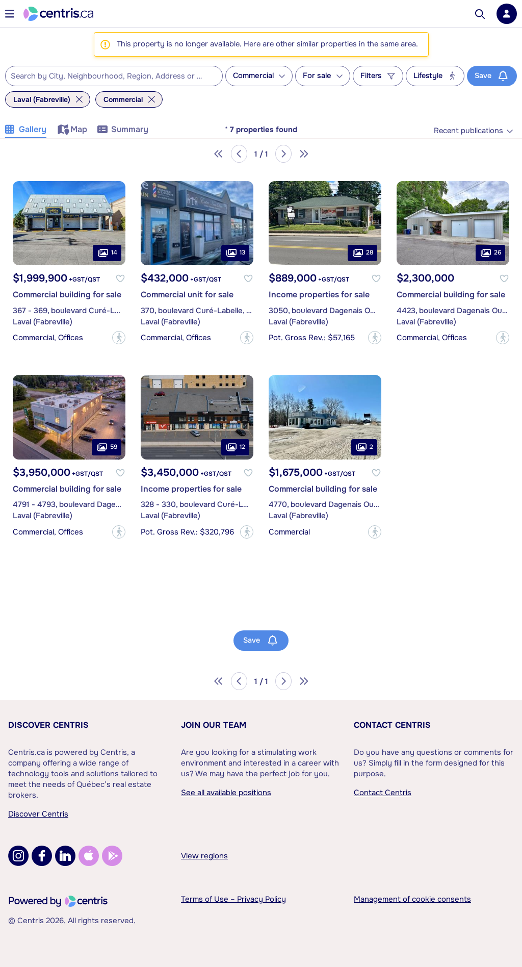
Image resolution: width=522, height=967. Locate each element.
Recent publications (468, 131)
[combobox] (114, 76)
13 (242, 252)
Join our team (213, 725)
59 (113, 447)
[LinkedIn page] (65, 856)
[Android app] (112, 856)
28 (369, 252)
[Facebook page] (42, 856)
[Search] (480, 14)
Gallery (32, 129)
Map (78, 129)
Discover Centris (48, 725)
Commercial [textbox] (253, 76)
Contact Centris (392, 725)
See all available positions (226, 792)
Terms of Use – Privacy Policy (233, 899)
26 (497, 252)
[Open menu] (9, 14)
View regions (204, 856)
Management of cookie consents (412, 899)
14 (114, 252)
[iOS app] (89, 856)
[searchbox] (107, 76)
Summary (129, 129)
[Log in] (507, 14)
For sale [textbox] (317, 76)
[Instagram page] (18, 856)
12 (242, 447)
